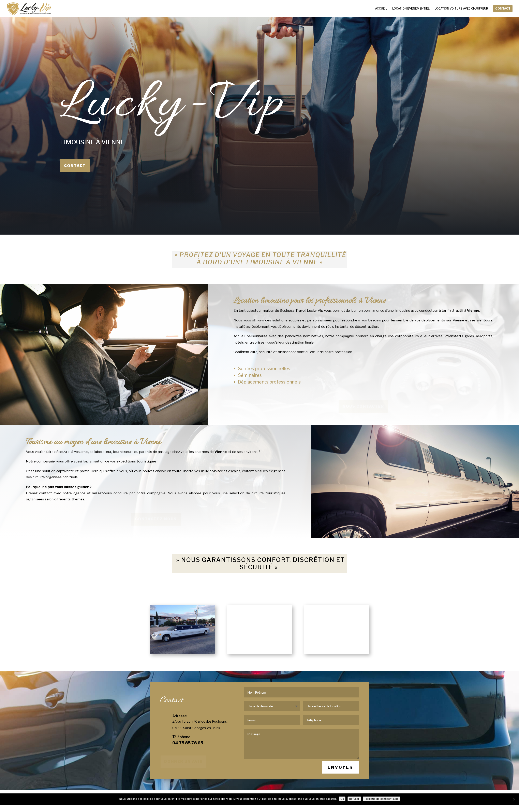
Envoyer (340, 767)
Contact (75, 166)
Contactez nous (156, 519)
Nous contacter (363, 406)
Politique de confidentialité (382, 798)
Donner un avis (183, 761)
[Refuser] (514, 799)
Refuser (354, 798)
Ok (342, 798)
